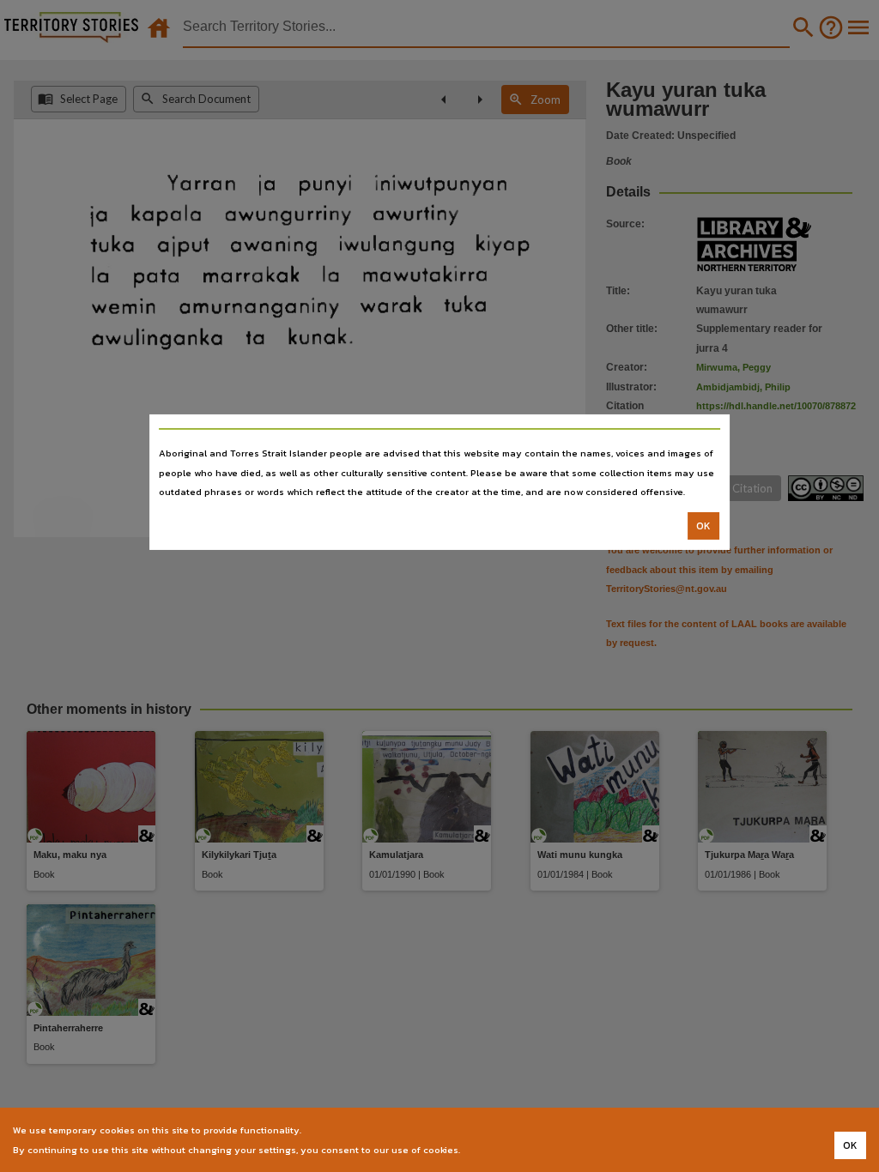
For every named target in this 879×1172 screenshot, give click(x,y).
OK (703, 526)
